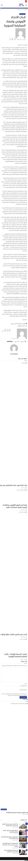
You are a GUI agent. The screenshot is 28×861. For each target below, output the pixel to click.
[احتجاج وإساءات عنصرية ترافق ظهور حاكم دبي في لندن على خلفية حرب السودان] (23, 845)
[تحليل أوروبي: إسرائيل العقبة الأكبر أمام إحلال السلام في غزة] (23, 839)
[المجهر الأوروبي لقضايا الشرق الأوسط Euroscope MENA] (21, 5)
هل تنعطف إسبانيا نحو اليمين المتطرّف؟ (17, 812)
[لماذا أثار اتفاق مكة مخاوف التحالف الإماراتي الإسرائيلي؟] (23, 832)
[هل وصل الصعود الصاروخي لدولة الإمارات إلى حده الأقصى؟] (23, 852)
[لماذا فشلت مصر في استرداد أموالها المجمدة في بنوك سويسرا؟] (23, 826)
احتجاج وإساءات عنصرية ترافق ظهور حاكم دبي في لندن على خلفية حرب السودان (10, 845)
